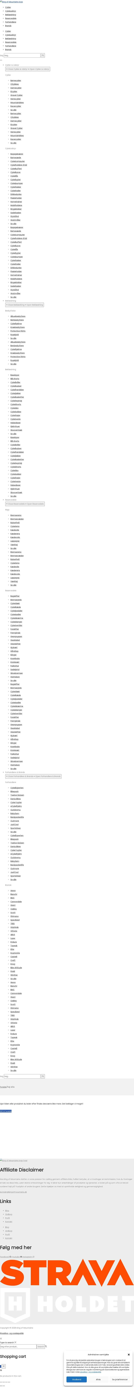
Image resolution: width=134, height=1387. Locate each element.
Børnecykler (15, 80)
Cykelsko (14, 408)
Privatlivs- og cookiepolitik (12, 1333)
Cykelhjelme (16, 323)
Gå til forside (6, 1111)
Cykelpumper (16, 183)
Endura (13, 942)
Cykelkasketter (17, 397)
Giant (12, 905)
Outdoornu (15, 809)
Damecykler (15, 88)
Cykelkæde (15, 607)
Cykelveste (15, 419)
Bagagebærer (16, 154)
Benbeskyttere (17, 320)
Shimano (14, 916)
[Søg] (43, 55)
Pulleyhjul (14, 666)
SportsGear (15, 828)
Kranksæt (14, 662)
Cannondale (16, 901)
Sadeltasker (15, 212)
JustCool (14, 824)
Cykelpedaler (16, 610)
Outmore (14, 821)
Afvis (98, 1379)
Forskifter (14, 629)
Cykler (8, 7)
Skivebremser (16, 673)
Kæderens (15, 533)
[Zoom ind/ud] (1, 1382)
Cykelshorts (15, 404)
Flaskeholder (16, 198)
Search (41, 1346)
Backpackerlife (17, 817)
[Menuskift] (1, 60)
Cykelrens (14, 526)
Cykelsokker (15, 411)
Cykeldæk (15, 603)
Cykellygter (15, 179)
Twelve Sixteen (17, 795)
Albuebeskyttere (17, 316)
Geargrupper (16, 636)
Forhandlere (10, 22)
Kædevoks (15, 537)
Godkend (76, 1379)
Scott (12, 912)
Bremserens (15, 515)
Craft (12, 960)
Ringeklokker (16, 209)
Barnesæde (15, 157)
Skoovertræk (16, 430)
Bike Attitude (16, 967)
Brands (8, 25)
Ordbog (8, 1214)
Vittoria (13, 931)
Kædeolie (14, 530)
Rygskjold (14, 334)
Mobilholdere (16, 205)
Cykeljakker (15, 393)
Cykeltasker (15, 187)
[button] (128, 1354)
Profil (7, 1218)
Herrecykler (15, 99)
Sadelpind (14, 669)
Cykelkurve (15, 172)
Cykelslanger (16, 621)
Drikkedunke (15, 194)
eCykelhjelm (16, 806)
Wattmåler (15, 220)
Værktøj (14, 544)
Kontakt (8, 1221)
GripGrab (14, 927)
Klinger (13, 655)
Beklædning (10, 14)
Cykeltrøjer (15, 415)
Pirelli (12, 971)
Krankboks (15, 658)
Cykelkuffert (16, 168)
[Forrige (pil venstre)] (1, 1385)
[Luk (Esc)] (9, 1382)
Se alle (13, 110)
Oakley (13, 909)
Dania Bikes (15, 798)
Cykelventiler (16, 625)
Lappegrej (14, 541)
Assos (13, 890)
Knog (12, 964)
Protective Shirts (17, 331)
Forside (3, 1087)
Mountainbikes (17, 102)
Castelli (13, 956)
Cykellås (14, 176)
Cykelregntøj (16, 400)
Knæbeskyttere (17, 327)
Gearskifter (15, 643)
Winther (14, 975)
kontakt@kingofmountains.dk (13, 1192)
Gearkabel (15, 640)
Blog (7, 1210)
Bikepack (14, 791)
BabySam (14, 813)
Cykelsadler (15, 614)
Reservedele (10, 18)
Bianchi (13, 894)
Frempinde (15, 632)
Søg (1, 55)
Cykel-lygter (16, 802)
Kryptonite (15, 953)
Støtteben (15, 677)
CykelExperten (16, 787)
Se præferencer (120, 1379)
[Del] (6, 1382)
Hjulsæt (13, 647)
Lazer (12, 938)
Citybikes (14, 84)
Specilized (14, 920)
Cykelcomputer (17, 161)
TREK (12, 923)
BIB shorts (14, 378)
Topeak (13, 945)
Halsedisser (15, 422)
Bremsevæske (17, 519)
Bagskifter (14, 596)
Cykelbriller (15, 382)
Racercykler (15, 106)
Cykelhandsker (17, 389)
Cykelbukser (15, 386)
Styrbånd (14, 216)
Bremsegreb (16, 599)
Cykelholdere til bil (18, 165)
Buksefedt (15, 522)
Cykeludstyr (10, 11)
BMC (12, 898)
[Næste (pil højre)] (4, 1385)
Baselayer (14, 375)
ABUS (12, 934)
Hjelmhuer (15, 426)
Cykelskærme (16, 618)
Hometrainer (16, 201)
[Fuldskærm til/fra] (4, 1382)
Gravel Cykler (16, 95)
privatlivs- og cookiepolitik (90, 1372)
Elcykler (13, 91)
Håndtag (14, 651)
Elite (12, 949)
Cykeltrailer (15, 190)
